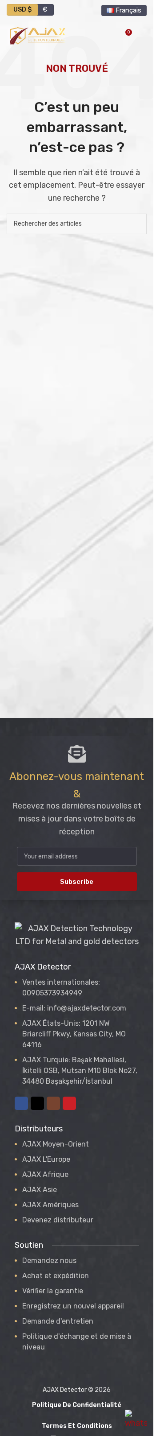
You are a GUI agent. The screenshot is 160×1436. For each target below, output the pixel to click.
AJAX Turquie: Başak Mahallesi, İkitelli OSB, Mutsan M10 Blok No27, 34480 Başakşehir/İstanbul (79, 1070)
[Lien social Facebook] (21, 1103)
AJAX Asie (39, 1189)
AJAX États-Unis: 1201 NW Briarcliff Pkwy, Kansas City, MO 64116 (74, 1034)
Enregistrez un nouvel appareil (73, 1306)
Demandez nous (49, 1260)
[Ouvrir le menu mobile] (143, 36)
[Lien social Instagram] (53, 1103)
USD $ (22, 9)
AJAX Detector (65, 1390)
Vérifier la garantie (52, 1291)
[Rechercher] (136, 224)
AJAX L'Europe (46, 1159)
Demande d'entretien (57, 1321)
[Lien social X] (37, 1103)
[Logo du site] (38, 35)
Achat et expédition (55, 1275)
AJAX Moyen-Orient (55, 1144)
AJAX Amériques (50, 1205)
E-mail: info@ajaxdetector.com (74, 1008)
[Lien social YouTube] (69, 1103)
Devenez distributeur (57, 1220)
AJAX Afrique (45, 1174)
